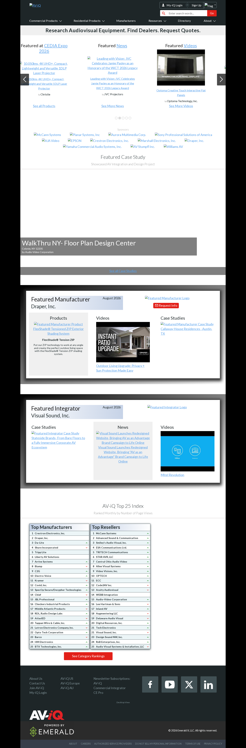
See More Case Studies (191, 106)
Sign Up (196, 5)
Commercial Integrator (109, 688)
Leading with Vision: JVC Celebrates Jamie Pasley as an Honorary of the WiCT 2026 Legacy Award (54, 83)
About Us (35, 678)
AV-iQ (97, 683)
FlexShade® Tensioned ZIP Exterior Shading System (58, 331)
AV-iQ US (67, 678)
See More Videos (123, 106)
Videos (132, 45)
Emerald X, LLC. (186, 730)
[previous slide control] (24, 79)
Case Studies (200, 45)
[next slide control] (221, 79)
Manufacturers (126, 20)
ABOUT (73, 743)
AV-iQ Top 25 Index (123, 506)
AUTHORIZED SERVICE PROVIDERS (113, 743)
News (63, 45)
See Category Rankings (88, 656)
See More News (54, 106)
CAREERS (86, 743)
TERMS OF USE (192, 743)
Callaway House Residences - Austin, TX (186, 331)
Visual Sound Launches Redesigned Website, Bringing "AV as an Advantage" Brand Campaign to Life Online (123, 454)
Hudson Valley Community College (191, 78)
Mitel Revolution (172, 475)
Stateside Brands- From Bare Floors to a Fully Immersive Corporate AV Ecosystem (58, 442)
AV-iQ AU (67, 688)
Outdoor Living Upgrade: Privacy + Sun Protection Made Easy (120, 368)
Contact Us (37, 683)
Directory (184, 20)
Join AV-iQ (36, 688)
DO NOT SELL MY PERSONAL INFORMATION (158, 743)
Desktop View (123, 702)
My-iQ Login (174, 5)
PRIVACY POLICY (213, 743)
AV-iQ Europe (70, 683)
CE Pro (98, 693)
